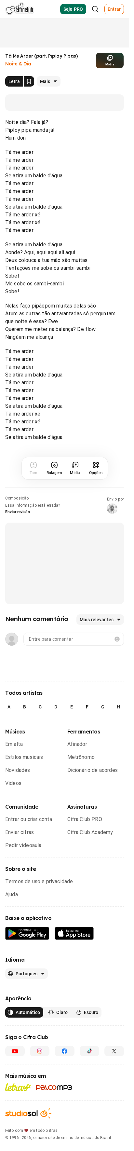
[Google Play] (27, 933)
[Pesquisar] (95, 9)
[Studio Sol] (28, 1113)
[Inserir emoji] (117, 639)
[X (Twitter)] (114, 1051)
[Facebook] (64, 1051)
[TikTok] (89, 1051)
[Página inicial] (19, 9)
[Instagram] (39, 1051)
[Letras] (18, 1087)
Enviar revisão (17, 512)
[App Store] (74, 933)
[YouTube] (15, 1051)
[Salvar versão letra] (29, 81)
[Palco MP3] (54, 1087)
